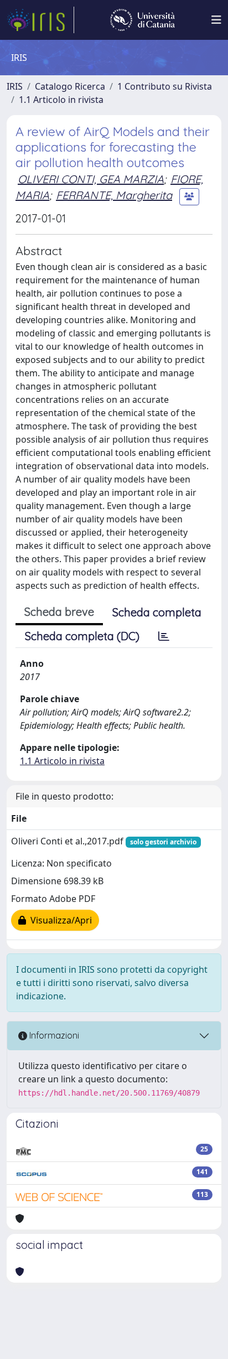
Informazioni (53, 1035)
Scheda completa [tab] (156, 612)
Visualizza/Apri (59, 920)
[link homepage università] (142, 20)
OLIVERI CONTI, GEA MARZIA (91, 179)
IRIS (15, 86)
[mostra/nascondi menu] (216, 19)
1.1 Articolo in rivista (61, 100)
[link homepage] (40, 20)
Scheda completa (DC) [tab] (82, 636)
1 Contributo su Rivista (164, 86)
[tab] (164, 636)
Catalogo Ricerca (70, 86)
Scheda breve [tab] (59, 612)
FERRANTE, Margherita (114, 195)
